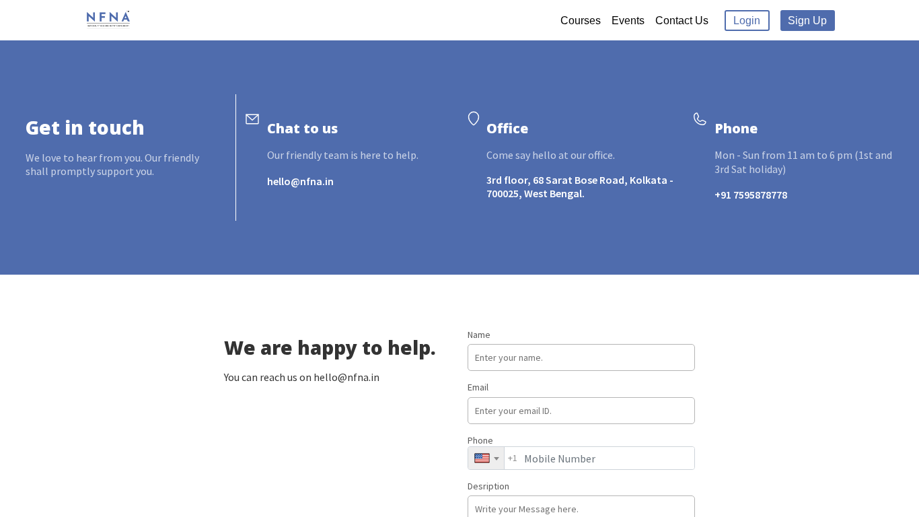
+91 (723, 194)
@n (298, 181)
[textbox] (486, 458)
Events (628, 20)
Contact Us (681, 20)
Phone (492, 449)
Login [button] (746, 20)
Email (478, 387)
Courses (580, 20)
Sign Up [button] (807, 20)
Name (479, 335)
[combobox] (486, 458)
